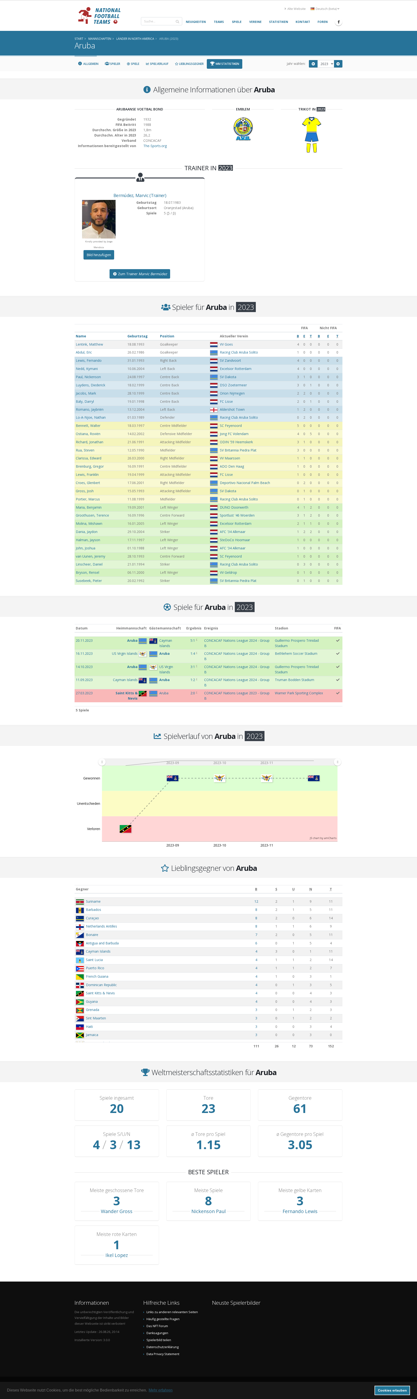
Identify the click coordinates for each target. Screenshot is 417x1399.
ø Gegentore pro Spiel (300, 1134)
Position (167, 336)
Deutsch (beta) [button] (326, 9)
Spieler (114, 64)
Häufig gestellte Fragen (163, 1319)
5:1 (192, 640)
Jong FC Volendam (234, 433)
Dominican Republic (101, 985)
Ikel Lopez (116, 1255)
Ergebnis (194, 628)
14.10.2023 (84, 666)
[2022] (313, 64)
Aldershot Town (232, 409)
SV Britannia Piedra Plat (238, 450)
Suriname (93, 901)
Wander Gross (116, 1211)
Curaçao (92, 918)
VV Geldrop (228, 572)
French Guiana (97, 976)
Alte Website (296, 9)
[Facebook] (338, 22)
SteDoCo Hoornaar (235, 540)
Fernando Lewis (300, 1211)
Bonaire (92, 934)
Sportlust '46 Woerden (237, 515)
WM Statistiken (227, 64)
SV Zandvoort (230, 360)
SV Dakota (228, 377)
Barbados (93, 909)
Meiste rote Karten (117, 1234)
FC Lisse (226, 401)
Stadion (281, 628)
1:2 (192, 679)
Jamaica (92, 1034)
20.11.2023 (84, 640)
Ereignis (211, 628)
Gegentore (300, 1098)
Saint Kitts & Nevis (100, 993)
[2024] (338, 64)
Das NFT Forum (157, 1326)
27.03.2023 (84, 693)
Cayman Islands (98, 951)
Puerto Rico (95, 968)
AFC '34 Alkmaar (232, 531)
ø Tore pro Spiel (208, 1134)
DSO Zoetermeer (233, 385)
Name (81, 336)
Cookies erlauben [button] (392, 1390)
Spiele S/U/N (116, 1134)
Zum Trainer (142, 274)
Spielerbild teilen (158, 1340)
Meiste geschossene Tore (117, 1190)
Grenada (92, 1009)
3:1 (192, 666)
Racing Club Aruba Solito (239, 352)
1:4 (192, 653)
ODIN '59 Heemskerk (236, 442)
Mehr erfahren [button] (161, 1390)
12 (256, 901)
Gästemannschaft (165, 628)
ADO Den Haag (232, 466)
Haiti (89, 1026)
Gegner (82, 889)
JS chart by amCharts (323, 838)
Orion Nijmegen (232, 393)
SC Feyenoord (231, 425)
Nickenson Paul (208, 1211)
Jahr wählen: (296, 63)
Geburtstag (137, 336)
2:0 (192, 693)
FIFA (337, 628)
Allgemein (90, 64)
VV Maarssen (230, 458)
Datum (82, 628)
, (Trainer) (139, 195)
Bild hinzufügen (99, 255)
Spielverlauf (158, 64)
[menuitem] (219, 761)
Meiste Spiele (208, 1190)
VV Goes (226, 344)
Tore (208, 1098)
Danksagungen (157, 1333)
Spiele (134, 64)
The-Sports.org (155, 145)
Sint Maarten (96, 1018)
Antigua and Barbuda (102, 943)
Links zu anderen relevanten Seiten (172, 1312)
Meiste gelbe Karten (300, 1190)
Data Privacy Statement (162, 1354)
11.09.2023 (84, 679)
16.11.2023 (84, 653)
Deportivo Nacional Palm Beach (245, 482)
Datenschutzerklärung (162, 1347)
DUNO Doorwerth (234, 507)
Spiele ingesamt (117, 1098)
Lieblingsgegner (191, 64)
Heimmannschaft (131, 628)
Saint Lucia (94, 959)
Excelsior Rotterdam (235, 368)
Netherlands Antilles (101, 926)
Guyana (92, 1001)
